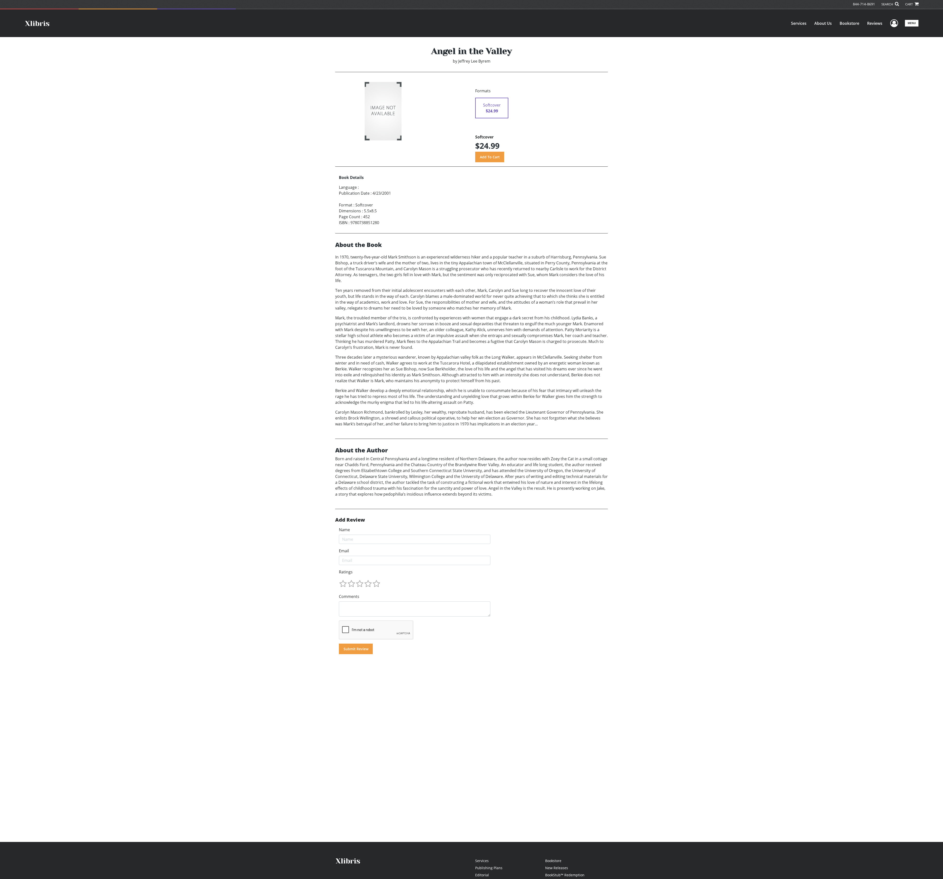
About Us (823, 23)
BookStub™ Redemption (564, 875)
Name (344, 529)
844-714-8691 (864, 4)
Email (344, 551)
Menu (912, 23)
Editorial (482, 875)
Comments (349, 596)
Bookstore (849, 23)
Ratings (346, 572)
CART (909, 4)
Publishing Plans (488, 867)
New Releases (556, 867)
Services (798, 23)
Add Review (350, 520)
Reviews (874, 23)
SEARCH (887, 4)
